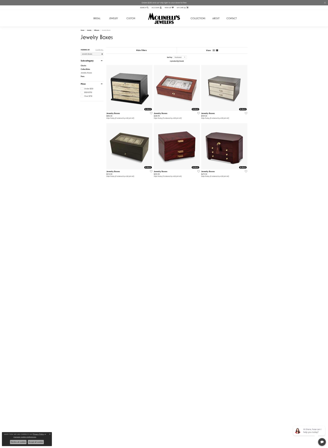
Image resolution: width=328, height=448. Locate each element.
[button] (144, 7)
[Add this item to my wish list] (150, 113)
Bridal (96, 18)
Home (82, 30)
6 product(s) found (177, 61)
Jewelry (113, 18)
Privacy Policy (38, 434)
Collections (198, 18)
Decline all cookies (18, 442)
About (215, 18)
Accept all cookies (36, 442)
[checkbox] (87, 88)
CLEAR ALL (99, 50)
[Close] (324, 2)
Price (83, 84)
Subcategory (87, 61)
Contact (231, 18)
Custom (130, 18)
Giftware (96, 30)
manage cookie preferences (24, 437)
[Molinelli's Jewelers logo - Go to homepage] (164, 18)
